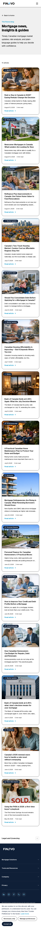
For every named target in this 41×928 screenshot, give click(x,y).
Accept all (7, 924)
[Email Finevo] (24, 894)
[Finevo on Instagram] (9, 894)
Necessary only (9, 919)
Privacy (4, 885)
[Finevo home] (9, 4)
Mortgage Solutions (9, 860)
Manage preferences (27, 919)
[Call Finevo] (19, 894)
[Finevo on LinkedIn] (4, 894)
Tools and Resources (10, 868)
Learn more (25, 914)
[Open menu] (37, 3)
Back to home (9, 15)
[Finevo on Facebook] (14, 894)
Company (5, 877)
